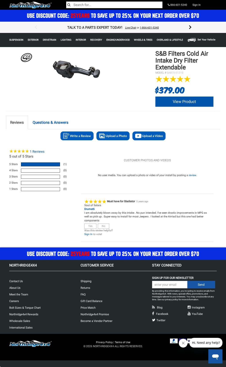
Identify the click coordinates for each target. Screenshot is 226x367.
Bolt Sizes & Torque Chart (25, 307)
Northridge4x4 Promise (95, 314)
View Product (184, 101)
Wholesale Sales (19, 321)
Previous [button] (35, 27)
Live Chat (130, 27)
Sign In (196, 4)
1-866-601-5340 (149, 27)
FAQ (83, 294)
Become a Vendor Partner (96, 321)
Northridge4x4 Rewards (23, 314)
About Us (15, 287)
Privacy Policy (104, 342)
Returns (85, 287)
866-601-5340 (178, 4)
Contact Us (16, 281)
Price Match (88, 307)
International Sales (21, 327)
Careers (14, 301)
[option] (113, 27)
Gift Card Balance (91, 301)
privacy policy (171, 299)
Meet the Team (18, 294)
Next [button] (190, 27)
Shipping (86, 281)
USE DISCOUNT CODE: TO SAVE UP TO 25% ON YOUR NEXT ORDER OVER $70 (113, 15)
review (192, 175)
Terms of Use (122, 342)
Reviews (37, 152)
